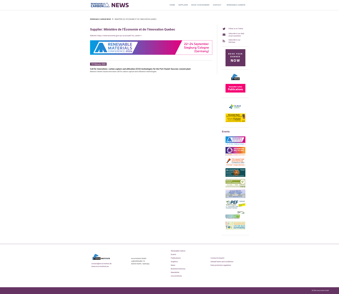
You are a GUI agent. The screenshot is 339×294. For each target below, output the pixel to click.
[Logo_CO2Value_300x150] (235, 111)
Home (172, 5)
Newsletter (175, 272)
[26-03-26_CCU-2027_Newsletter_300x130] (235, 166)
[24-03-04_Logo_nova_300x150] (235, 81)
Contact (217, 5)
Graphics (174, 261)
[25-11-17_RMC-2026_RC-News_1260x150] (151, 54)
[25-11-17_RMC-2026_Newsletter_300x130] (235, 144)
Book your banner (200, 5)
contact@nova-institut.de (101, 263)
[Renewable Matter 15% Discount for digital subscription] (235, 121)
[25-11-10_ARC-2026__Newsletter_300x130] (235, 155)
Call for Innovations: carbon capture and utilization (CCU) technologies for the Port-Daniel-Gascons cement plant (140, 69)
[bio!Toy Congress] (235, 229)
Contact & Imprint (217, 258)
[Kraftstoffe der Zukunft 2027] (235, 219)
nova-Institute (176, 276)
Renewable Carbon (236, 5)
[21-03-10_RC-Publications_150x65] (235, 92)
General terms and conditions (222, 261)
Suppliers (183, 5)
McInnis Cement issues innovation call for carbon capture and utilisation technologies (123, 71)
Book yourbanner (235, 58)
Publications (176, 258)
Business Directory (178, 269)
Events (173, 254)
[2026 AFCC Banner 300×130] (235, 197)
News (173, 265)
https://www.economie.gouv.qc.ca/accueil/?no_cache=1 (119, 35)
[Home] (110, 5)
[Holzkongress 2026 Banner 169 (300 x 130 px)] (235, 176)
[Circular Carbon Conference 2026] (235, 187)
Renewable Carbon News (100, 19)
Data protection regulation (221, 265)
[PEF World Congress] (235, 208)
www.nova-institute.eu (100, 266)
